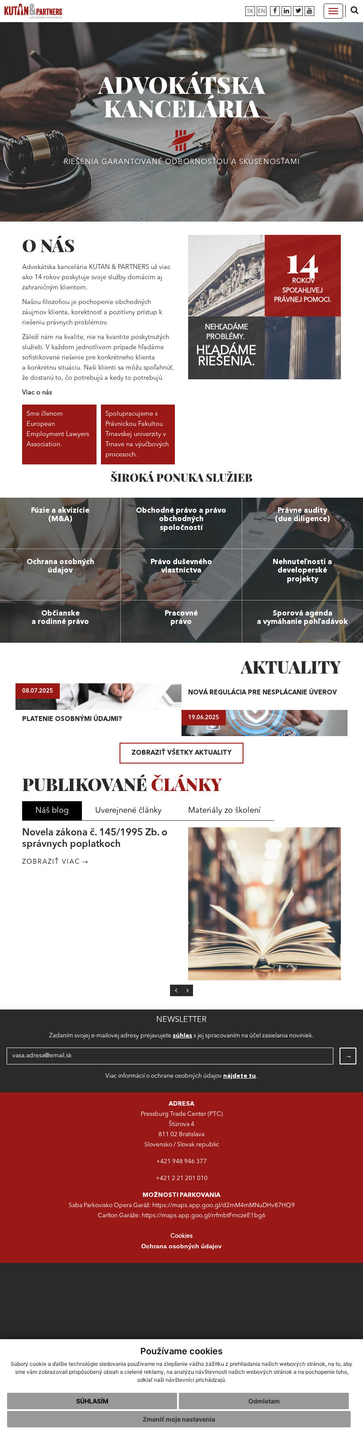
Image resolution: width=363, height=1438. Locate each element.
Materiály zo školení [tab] (224, 810)
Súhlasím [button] (92, 1401)
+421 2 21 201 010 (182, 1178)
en (261, 11)
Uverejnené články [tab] (128, 810)
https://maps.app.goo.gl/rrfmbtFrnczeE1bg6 (204, 1216)
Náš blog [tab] (52, 810)
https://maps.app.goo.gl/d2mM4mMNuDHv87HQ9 (223, 1205)
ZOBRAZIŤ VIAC (51, 873)
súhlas (182, 1036)
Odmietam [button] (264, 1401)
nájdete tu (239, 1076)
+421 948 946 (176, 1162)
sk (250, 11)
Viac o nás (37, 393)
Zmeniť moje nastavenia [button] (179, 1419)
